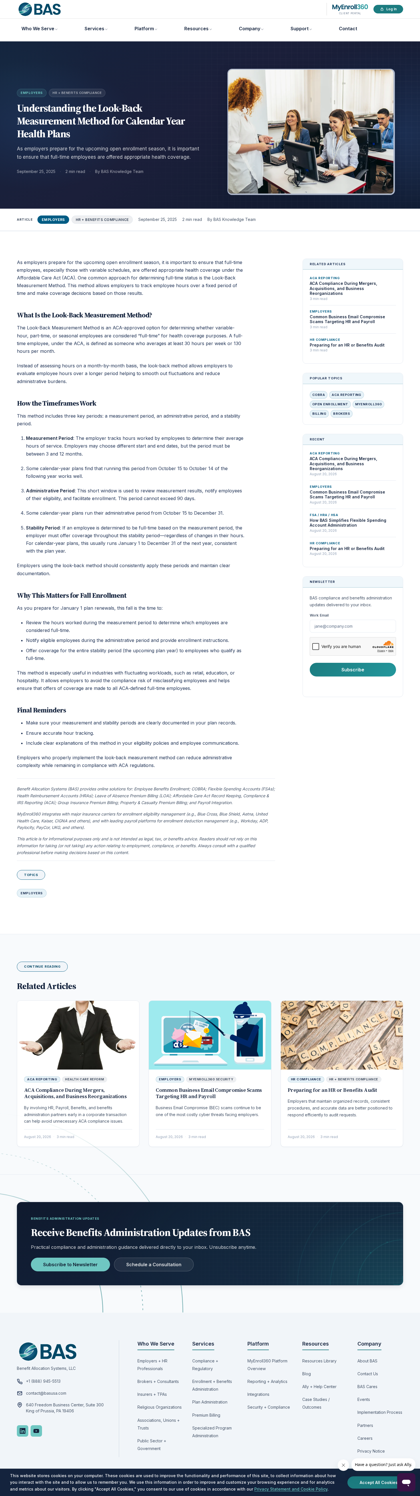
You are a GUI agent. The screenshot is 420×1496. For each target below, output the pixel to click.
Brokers (341, 414)
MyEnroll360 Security (211, 1079)
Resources (196, 28)
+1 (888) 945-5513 (43, 1381)
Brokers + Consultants (158, 1381)
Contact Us (367, 1373)
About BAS (367, 1360)
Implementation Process (379, 1412)
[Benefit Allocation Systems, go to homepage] (39, 9)
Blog (306, 1373)
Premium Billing (206, 1415)
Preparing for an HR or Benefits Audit (332, 1090)
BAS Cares (367, 1386)
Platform (144, 28)
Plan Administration (209, 1402)
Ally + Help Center (319, 1386)
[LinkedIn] (22, 1431)
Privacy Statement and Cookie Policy (290, 1489)
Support (300, 28)
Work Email (319, 615)
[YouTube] (36, 1431)
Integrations (258, 1394)
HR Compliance (306, 1079)
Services (94, 28)
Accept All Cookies (379, 1482)
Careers (365, 1438)
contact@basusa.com (46, 1393)
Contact (348, 28)
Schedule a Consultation (153, 1264)
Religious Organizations (159, 1407)
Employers (32, 93)
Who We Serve (37, 28)
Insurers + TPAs (152, 1394)
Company (249, 28)
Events (363, 1399)
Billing (319, 414)
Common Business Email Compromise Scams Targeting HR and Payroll (209, 1093)
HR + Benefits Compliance (77, 93)
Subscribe (352, 670)
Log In (391, 9)
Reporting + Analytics (267, 1381)
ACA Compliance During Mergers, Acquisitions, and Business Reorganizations (75, 1093)
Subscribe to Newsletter (70, 1264)
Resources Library (319, 1360)
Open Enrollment (330, 404)
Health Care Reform (84, 1079)
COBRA (318, 395)
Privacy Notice (371, 1451)
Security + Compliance (268, 1407)
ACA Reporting (346, 395)
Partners (365, 1425)
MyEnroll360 (368, 404)
